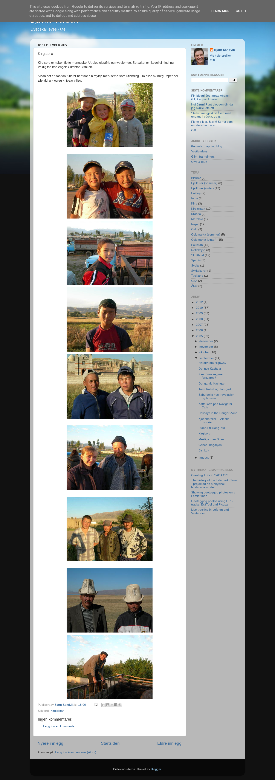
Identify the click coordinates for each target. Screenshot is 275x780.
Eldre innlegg (169, 743)
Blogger (156, 769)
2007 (200, 324)
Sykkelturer (198, 270)
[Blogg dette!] (107, 705)
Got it (241, 11)
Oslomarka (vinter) (204, 239)
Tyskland (197, 275)
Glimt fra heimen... (203, 156)
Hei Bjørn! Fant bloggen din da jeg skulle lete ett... (212, 106)
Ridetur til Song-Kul (212, 428)
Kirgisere (205, 433)
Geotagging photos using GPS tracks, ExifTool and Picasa (211, 502)
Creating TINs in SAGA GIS (209, 475)
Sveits (195, 265)
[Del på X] (112, 705)
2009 (200, 313)
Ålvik (194, 286)
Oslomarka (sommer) (205, 234)
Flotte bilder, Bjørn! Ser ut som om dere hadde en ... (212, 123)
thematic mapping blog (206, 146)
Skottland (197, 255)
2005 (200, 336)
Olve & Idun (199, 161)
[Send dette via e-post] (103, 705)
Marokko (197, 219)
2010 (200, 307)
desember (206, 341)
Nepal (195, 224)
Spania (196, 260)
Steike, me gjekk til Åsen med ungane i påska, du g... (211, 115)
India (194, 198)
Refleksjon (198, 250)
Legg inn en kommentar (59, 726)
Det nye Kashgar (210, 368)
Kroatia (196, 214)
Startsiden (110, 743)
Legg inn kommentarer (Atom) (75, 752)
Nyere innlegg (50, 743)
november (206, 346)
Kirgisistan (57, 710)
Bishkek (204, 450)
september (207, 358)
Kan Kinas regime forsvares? (211, 376)
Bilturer (196, 178)
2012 (200, 302)
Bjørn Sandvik (224, 49)
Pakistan (197, 245)
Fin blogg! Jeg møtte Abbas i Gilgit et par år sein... (210, 97)
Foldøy (196, 193)
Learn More (221, 11)
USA (194, 280)
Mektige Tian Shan (211, 439)
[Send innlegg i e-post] (96, 704)
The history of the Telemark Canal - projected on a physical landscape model (214, 484)
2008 (200, 319)
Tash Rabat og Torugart (215, 389)
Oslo (194, 229)
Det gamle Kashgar (212, 383)
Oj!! (193, 130)
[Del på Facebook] (116, 705)
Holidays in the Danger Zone (218, 413)
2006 (200, 330)
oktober (205, 352)
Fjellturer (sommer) (204, 183)
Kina (194, 203)
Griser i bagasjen (210, 445)
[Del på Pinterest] (120, 705)
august (204, 457)
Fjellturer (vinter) (202, 188)
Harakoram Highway (212, 362)
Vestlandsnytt (200, 151)
